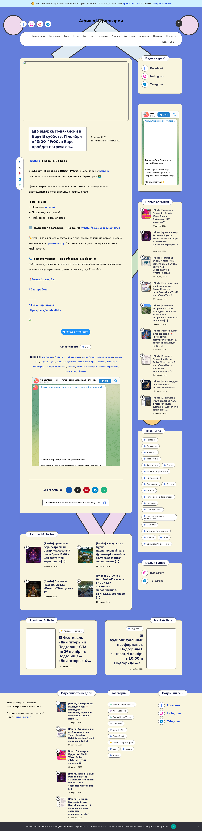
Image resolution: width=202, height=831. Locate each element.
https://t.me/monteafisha (45, 310)
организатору (56, 243)
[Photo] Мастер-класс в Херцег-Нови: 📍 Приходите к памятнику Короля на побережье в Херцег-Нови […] (165, 338)
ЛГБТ (173, 41)
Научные (171, 36)
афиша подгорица (105, 356)
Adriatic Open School (123, 704)
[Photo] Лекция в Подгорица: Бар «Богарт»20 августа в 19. (58, 586)
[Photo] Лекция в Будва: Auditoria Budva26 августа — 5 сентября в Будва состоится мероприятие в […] (164, 363)
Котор (116, 755)
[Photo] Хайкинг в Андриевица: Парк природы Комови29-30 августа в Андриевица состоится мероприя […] (165, 313)
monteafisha (47, 356)
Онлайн (151, 490)
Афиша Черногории (42, 305)
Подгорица (136, 628)
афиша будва (74, 356)
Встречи (101, 361)
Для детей (144, 36)
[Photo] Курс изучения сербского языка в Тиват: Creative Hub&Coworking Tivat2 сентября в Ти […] (165, 289)
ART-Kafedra (119, 710)
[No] (198, 826)
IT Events (117, 723)
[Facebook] (23, 24)
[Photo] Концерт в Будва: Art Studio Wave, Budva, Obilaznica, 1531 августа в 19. (163, 216)
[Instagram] (31, 24)
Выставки (103, 36)
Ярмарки (157, 36)
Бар (53, 279)
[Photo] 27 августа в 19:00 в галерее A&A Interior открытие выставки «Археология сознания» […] (165, 403)
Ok (173, 826)
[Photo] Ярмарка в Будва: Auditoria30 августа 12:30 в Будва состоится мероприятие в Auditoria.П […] (165, 265)
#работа (41, 289)
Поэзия (170, 484)
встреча (104, 171)
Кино (66, 36)
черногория (71, 371)
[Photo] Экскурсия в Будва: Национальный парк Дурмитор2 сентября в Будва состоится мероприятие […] (110, 552)
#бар (32, 289)
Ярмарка (34, 161)
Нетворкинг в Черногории (160, 496)
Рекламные (152, 478)
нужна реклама (132, 3)
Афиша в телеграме (77, 331)
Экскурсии (129, 36)
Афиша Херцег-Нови (66, 361)
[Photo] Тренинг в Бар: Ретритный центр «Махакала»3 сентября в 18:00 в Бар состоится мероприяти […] (57, 552)
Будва (129, 749)
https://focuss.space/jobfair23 (100, 228)
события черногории (108, 366)
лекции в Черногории (87, 366)
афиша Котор (88, 356)
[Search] (179, 23)
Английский (119, 736)
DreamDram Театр (122, 717)
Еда (164, 41)
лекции (50, 207)
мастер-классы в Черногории (154, 517)
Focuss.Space (40, 279)
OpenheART (119, 730)
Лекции (116, 36)
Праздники (152, 484)
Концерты (54, 36)
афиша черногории (87, 361)
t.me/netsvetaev (162, 3)
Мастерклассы (154, 509)
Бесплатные (38, 36)
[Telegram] (48, 24)
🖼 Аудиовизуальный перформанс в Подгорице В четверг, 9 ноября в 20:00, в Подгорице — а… (127, 649)
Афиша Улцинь (48, 361)
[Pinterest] (39, 24)
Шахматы (151, 452)
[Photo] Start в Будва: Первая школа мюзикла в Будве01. (165, 384)
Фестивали (88, 36)
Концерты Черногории (56, 366)
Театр (76, 36)
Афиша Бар (60, 356)
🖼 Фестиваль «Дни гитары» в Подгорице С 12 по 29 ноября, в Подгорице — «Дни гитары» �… (75, 649)
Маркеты (151, 524)
